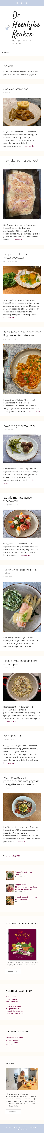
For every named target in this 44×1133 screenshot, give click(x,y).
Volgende (17, 856)
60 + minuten (11, 1045)
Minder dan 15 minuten (14, 1038)
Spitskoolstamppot (15, 89)
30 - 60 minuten (12, 1042)
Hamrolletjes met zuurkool (20, 160)
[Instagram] (17, 3)
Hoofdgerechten (12, 1001)
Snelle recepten (12, 997)
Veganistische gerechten (15, 1013)
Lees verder (29, 146)
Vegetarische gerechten (14, 1011)
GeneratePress (22, 1130)
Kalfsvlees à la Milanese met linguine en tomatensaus (22, 333)
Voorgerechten (11, 999)
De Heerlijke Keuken (25, 25)
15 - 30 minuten (12, 1040)
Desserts (9, 1004)
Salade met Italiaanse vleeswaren (17, 499)
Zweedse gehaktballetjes (19, 426)
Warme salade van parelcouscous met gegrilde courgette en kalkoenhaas (21, 781)
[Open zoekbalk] (41, 52)
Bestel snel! (13, 971)
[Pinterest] (21, 3)
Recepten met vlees (13, 1006)
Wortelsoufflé (12, 735)
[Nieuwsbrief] (26, 3)
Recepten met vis (12, 1009)
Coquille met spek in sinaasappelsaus (16, 256)
